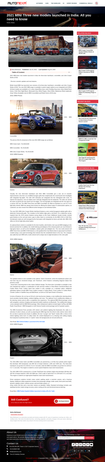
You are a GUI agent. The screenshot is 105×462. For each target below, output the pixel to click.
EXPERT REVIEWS (72, 3)
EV (63, 3)
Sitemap (28, 458)
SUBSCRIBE (89, 438)
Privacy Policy (75, 458)
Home (8, 22)
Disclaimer (34, 458)
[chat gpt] (74, 451)
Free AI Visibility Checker (17, 454)
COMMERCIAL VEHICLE (85, 3)
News (13, 22)
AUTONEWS (39, 3)
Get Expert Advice (64, 401)
